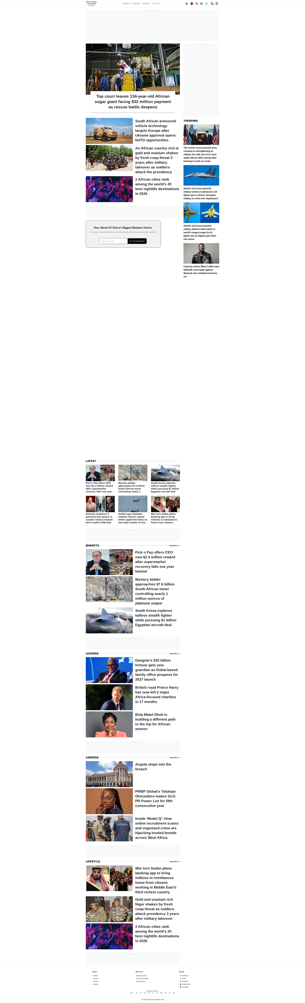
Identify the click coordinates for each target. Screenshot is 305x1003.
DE (145, 993)
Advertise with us (141, 976)
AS (136, 993)
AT (141, 993)
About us (139, 972)
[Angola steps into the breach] (133, 774)
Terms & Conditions (142, 978)
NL (165, 993)
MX (161, 993)
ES (149, 993)
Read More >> (175, 546)
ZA (174, 993)
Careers (146, 3)
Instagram (185, 981)
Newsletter (185, 987)
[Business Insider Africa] (92, 3)
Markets (127, 3)
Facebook (185, 975)
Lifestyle (156, 3)
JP (157, 993)
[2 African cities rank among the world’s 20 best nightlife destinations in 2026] (133, 189)
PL (169, 993)
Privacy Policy (140, 981)
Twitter (184, 978)
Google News (186, 984)
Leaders (136, 3)
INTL (131, 993)
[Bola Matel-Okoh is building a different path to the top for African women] (133, 724)
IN (153, 993)
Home (94, 972)
